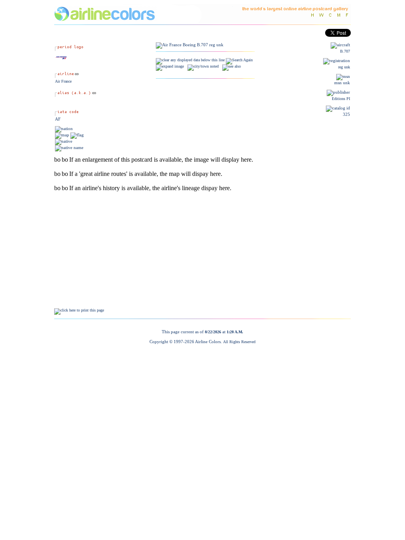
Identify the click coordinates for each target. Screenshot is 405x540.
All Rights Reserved (239, 342)
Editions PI (341, 98)
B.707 (345, 51)
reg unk (344, 67)
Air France (63, 81)
